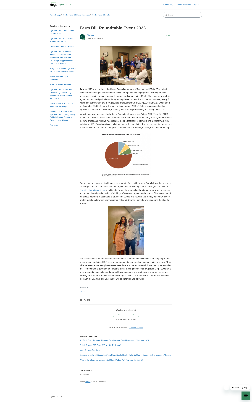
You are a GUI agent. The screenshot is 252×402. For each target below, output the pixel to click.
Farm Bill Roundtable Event (92, 190)
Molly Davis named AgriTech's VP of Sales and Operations (63, 70)
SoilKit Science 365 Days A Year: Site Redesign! (61, 104)
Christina (90, 35)
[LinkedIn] (88, 300)
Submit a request (184, 5)
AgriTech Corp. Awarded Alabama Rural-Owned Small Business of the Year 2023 (114, 340)
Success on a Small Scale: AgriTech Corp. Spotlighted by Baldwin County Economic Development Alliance (62, 115)
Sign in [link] (197, 5)
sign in (87, 382)
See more (54, 125)
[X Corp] (84, 300)
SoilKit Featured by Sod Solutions (60, 78)
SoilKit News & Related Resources (76, 15)
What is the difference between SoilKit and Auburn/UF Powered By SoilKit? (111, 360)
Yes (119, 315)
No (133, 315)
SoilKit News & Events (101, 15)
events (82, 291)
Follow (167, 36)
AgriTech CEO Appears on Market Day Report (61, 40)
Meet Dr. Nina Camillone (60, 84)
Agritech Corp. (55, 15)
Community (168, 5)
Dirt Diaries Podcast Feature (62, 46)
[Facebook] (81, 300)
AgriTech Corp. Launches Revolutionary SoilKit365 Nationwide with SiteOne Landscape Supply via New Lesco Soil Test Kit (61, 57)
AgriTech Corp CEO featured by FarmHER (62, 32)
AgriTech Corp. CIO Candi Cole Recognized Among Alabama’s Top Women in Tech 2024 (61, 93)
